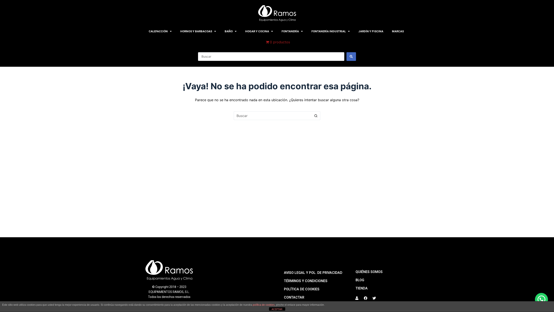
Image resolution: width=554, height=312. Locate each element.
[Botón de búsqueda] (316, 115)
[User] (356, 298)
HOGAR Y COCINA (257, 31)
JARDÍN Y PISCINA (370, 31)
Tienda (362, 288)
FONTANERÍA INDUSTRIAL (328, 31)
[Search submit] (351, 56)
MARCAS (398, 31)
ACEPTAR (277, 309)
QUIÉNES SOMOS (369, 272)
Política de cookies (301, 289)
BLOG (360, 280)
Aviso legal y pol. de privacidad (313, 273)
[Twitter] (374, 298)
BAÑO (229, 31)
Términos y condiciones (305, 281)
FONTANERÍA (290, 31)
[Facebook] (365, 298)
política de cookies (264, 304)
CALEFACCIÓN (158, 31)
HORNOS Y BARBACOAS (196, 31)
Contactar (294, 297)
